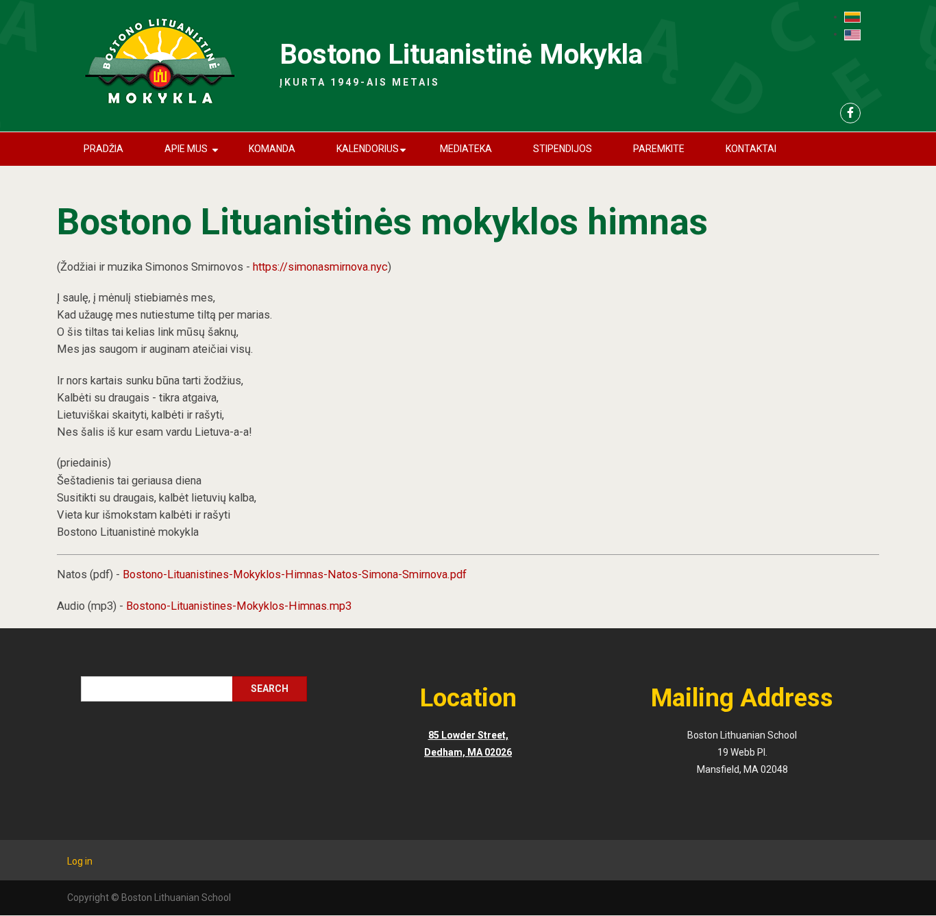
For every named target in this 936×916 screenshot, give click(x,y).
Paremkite (659, 148)
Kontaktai (751, 148)
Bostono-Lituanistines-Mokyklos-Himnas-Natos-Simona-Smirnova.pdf (295, 574)
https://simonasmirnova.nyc (320, 266)
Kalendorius (373, 154)
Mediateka (466, 148)
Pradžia (103, 148)
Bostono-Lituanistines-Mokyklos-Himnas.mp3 (239, 605)
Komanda (272, 148)
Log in (80, 861)
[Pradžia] (159, 62)
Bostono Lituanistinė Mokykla (461, 54)
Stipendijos (562, 148)
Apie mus (193, 154)
